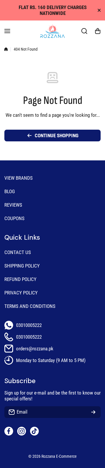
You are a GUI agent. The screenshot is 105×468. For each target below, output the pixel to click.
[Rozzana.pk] (52, 31)
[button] (98, 31)
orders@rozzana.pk (34, 349)
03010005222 (29, 325)
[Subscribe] (93, 412)
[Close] (99, 10)
